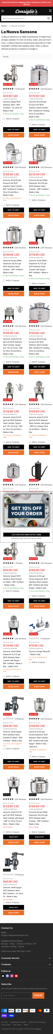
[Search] (48, 18)
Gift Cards (17, 1025)
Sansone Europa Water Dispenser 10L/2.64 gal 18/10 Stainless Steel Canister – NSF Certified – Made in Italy (39, 818)
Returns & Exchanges (37, 1022)
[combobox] (23, 18)
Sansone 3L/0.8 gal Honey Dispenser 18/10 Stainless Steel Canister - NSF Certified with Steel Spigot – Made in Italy (39, 582)
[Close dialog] (51, 493)
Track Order (6, 1025)
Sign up (38, 995)
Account (4, 1022)
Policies (38, 1029)
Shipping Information (18, 1022)
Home (3, 26)
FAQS (26, 1025)
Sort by (6, 57)
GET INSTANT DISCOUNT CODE (26, 534)
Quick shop (13, 135)
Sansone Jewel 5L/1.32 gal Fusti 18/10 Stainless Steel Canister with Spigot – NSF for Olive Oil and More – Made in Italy (13, 818)
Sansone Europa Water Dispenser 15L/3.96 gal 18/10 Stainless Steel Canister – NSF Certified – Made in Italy (39, 186)
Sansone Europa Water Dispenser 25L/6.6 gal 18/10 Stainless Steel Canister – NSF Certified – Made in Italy (13, 266)
